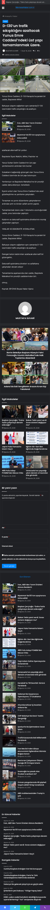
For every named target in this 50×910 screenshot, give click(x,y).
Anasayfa (7, 16)
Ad (3, 528)
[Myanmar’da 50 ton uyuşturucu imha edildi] (8, 137)
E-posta (5, 537)
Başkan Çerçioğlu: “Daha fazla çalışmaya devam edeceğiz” (28, 2)
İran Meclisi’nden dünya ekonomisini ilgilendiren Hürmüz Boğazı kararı (32, 751)
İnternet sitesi (7, 546)
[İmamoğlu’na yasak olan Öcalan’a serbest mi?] (9, 774)
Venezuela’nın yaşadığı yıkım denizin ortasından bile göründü (37, 473)
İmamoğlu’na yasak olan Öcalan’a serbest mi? (29, 772)
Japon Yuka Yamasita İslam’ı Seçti (11, 447)
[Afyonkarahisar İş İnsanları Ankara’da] (9, 708)
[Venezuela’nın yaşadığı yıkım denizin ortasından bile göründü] (37, 462)
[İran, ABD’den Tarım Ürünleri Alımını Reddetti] (8, 126)
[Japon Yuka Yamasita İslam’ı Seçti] (13, 438)
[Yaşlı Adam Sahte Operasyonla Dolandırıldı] (9, 664)
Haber (15, 16)
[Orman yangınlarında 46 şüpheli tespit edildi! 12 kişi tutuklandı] (9, 785)
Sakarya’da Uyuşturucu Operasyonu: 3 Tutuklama (29, 695)
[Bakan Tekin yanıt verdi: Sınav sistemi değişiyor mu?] (37, 411)
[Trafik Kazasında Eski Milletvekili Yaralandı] (9, 741)
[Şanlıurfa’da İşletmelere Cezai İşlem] (9, 730)
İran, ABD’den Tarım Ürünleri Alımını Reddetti (30, 585)
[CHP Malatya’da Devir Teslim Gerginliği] (9, 719)
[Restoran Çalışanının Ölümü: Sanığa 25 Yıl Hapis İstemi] (9, 763)
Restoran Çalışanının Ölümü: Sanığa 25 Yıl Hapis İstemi (30, 761)
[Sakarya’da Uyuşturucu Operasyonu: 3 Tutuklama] (9, 697)
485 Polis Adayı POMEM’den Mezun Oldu (12, 471)
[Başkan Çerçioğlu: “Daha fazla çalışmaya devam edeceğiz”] (13, 411)
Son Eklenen (25, 577)
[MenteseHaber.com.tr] (25, 7)
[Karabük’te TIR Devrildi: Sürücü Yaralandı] (9, 686)
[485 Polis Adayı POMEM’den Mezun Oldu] (13, 462)
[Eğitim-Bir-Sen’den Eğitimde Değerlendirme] (37, 438)
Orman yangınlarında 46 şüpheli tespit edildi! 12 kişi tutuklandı (32, 783)
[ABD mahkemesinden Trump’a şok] (9, 796)
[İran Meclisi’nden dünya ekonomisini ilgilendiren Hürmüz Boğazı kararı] (9, 752)
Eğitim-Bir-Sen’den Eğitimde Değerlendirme (36, 447)
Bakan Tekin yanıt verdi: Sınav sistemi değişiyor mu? (36, 422)
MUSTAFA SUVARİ (12, 51)
